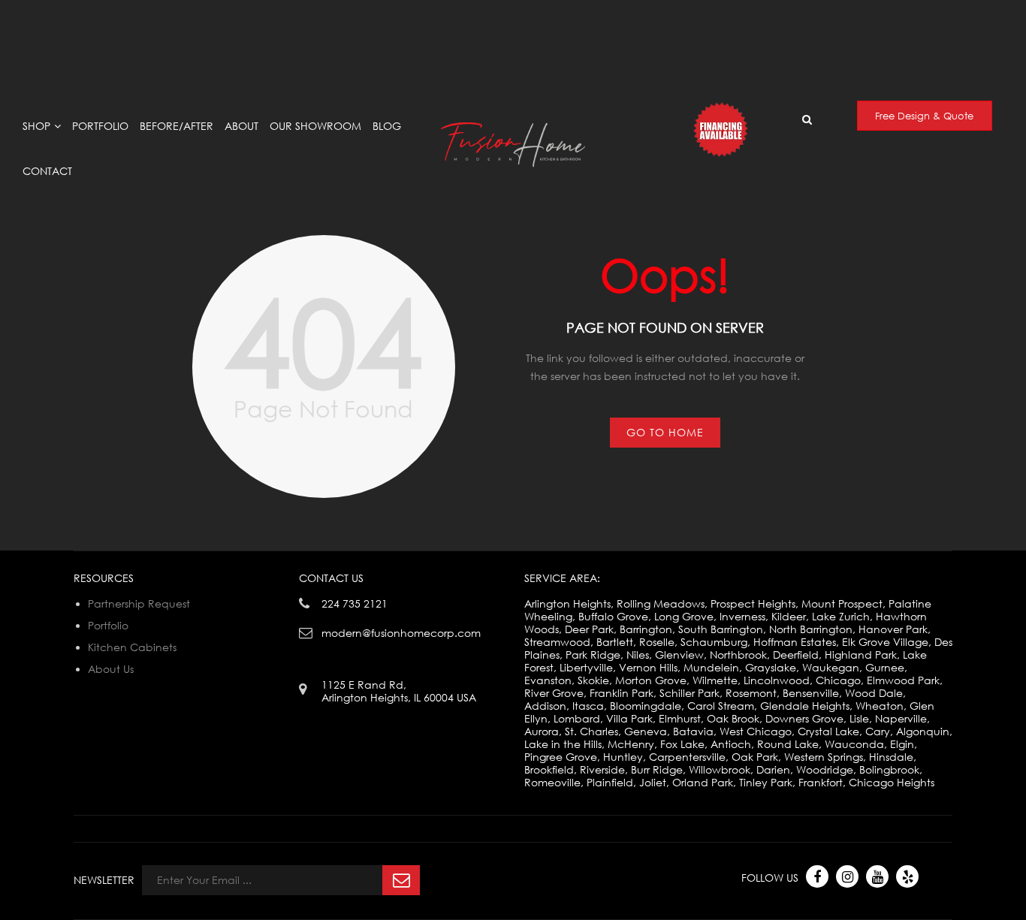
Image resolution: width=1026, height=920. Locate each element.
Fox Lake (682, 744)
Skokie (593, 680)
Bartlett (614, 641)
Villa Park (629, 718)
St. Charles (591, 731)
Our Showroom (315, 125)
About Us (111, 668)
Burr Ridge (657, 769)
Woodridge (824, 769)
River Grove (554, 692)
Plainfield (610, 782)
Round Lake (788, 744)
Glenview (679, 654)
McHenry (631, 744)
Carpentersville (687, 756)
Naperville (901, 718)
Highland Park (861, 654)
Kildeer (788, 616)
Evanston (548, 680)
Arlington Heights (567, 603)
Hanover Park (893, 629)
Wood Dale (874, 692)
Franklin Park (621, 692)
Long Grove (684, 616)
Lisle (859, 718)
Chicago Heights (891, 782)
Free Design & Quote (924, 116)
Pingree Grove (560, 756)
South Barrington (720, 629)
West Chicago (756, 731)
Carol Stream (720, 705)
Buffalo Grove (613, 616)
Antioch (731, 744)
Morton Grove (651, 680)
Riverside (602, 769)
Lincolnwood (777, 680)
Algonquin (922, 731)
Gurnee (884, 667)
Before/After (176, 125)
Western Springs (823, 756)
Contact (47, 170)
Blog (387, 125)
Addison (545, 705)
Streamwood (557, 641)
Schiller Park (689, 692)
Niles (637, 654)
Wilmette (715, 680)
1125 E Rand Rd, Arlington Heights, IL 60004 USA (355, 13)
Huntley (623, 756)
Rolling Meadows (661, 603)
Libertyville (586, 667)
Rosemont (751, 692)
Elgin (902, 744)
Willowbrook (719, 769)
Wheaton (880, 705)
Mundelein (711, 667)
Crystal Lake (828, 731)
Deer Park (589, 629)
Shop (36, 125)
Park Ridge (593, 654)
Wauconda (854, 744)
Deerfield (796, 654)
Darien (773, 769)
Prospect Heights (753, 603)
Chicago (838, 680)
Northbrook (738, 654)
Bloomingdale (645, 705)
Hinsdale (891, 756)
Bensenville (811, 692)
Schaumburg (713, 641)
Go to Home (665, 432)
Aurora (541, 731)
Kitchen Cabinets (132, 647)
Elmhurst (680, 718)
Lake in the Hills (563, 744)
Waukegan (830, 667)
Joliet (652, 782)
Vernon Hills (648, 667)
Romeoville (552, 782)
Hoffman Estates (794, 641)
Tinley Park (765, 782)
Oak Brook (733, 718)
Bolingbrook (889, 769)
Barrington (646, 629)
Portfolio (100, 125)
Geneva (645, 731)
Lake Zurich (841, 616)
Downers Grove (804, 718)
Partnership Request (139, 603)
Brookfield (549, 769)
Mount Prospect (842, 603)
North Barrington (810, 629)
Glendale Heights (804, 705)
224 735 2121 (354, 603)
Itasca (588, 705)
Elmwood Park (903, 680)
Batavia (693, 731)
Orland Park (702, 782)
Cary (877, 731)
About (241, 125)
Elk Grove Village (885, 641)
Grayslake (770, 667)
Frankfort (820, 782)
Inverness (742, 616)
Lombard (577, 718)
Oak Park (755, 756)
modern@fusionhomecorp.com (861, 19)
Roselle (656, 641)
